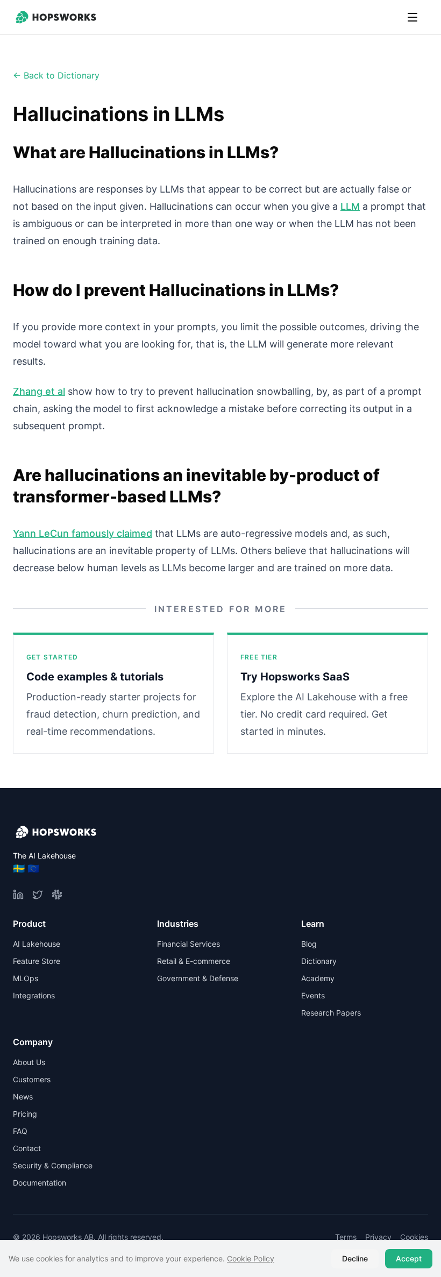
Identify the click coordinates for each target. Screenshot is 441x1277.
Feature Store (36, 961)
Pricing (25, 1113)
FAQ (20, 1131)
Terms (346, 1236)
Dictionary (319, 961)
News (23, 1096)
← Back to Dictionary (56, 75)
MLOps (25, 978)
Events (313, 995)
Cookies (414, 1236)
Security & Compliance (53, 1165)
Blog (309, 943)
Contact (27, 1148)
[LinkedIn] (18, 894)
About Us (29, 1062)
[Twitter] (37, 894)
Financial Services (188, 943)
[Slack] (57, 894)
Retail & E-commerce (193, 961)
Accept (409, 1258)
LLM (350, 206)
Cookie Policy (250, 1258)
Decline (355, 1258)
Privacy (378, 1236)
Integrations (34, 995)
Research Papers (331, 1012)
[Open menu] (412, 17)
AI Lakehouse (36, 943)
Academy (318, 978)
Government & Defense (197, 978)
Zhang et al (39, 391)
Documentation (39, 1182)
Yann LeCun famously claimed (82, 533)
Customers (32, 1079)
